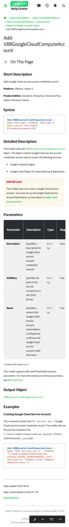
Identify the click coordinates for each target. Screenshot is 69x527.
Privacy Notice (18, 522)
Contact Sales (50, 511)
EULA (61, 511)
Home (8, 511)
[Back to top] (51, 519)
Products (17, 511)
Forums (27, 511)
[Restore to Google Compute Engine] (43, 519)
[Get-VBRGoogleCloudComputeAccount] (60, 519)
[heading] (34, 74)
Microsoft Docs (15, 380)
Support (37, 511)
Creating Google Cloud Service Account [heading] (27, 414)
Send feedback (11, 497)
